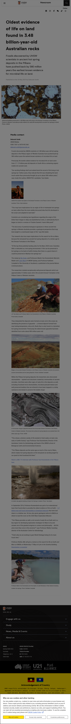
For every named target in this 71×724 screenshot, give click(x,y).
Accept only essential (35, 717)
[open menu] (4, 3)
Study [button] (8, 625)
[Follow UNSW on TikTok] (62, 10)
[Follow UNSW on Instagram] (50, 10)
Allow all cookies (13, 717)
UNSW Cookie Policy (36, 712)
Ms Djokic (23, 258)
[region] (35, 709)
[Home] (22, 3)
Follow (65, 8)
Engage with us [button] (13, 619)
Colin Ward (22, 261)
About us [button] (10, 637)
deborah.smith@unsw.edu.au (19, 147)
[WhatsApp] (66, 10)
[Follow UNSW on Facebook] (54, 10)
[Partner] (44, 3)
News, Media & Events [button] (16, 631)
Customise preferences (57, 717)
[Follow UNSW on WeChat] (58, 10)
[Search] (67, 3)
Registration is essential (19, 547)
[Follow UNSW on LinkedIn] (46, 10)
